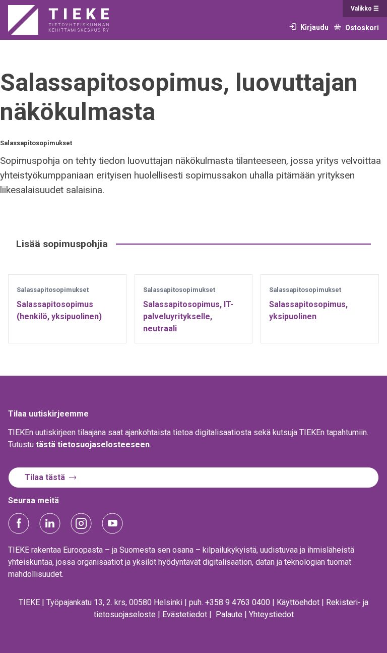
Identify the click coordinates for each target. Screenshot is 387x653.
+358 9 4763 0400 (237, 602)
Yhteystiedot (271, 614)
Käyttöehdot (298, 602)
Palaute (229, 614)
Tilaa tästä (45, 477)
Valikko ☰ (365, 8)
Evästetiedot (184, 614)
